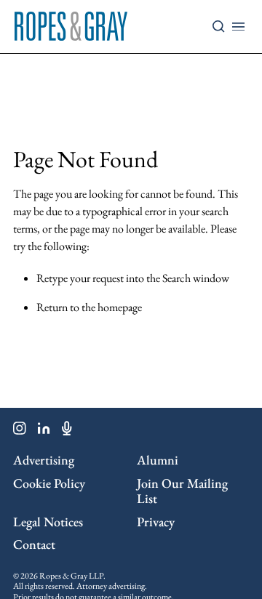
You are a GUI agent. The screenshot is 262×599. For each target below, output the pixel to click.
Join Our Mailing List (182, 491)
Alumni (157, 459)
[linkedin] (44, 431)
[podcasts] (67, 431)
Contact (34, 544)
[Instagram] (19, 431)
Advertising (43, 459)
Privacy (156, 521)
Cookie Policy (49, 483)
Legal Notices (48, 521)
